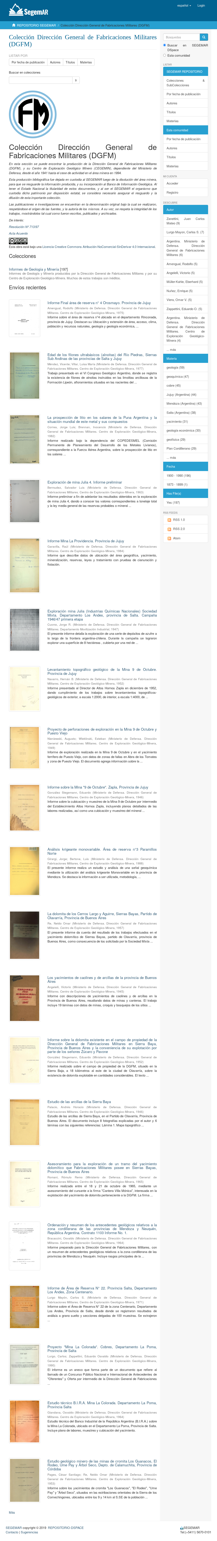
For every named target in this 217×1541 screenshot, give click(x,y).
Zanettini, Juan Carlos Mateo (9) (186, 220)
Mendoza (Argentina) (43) (184, 403)
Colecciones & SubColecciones (186, 82)
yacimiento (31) (177, 421)
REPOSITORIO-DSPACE (66, 1527)
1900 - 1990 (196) (179, 475)
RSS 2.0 (179, 528)
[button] (184, 5)
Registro (172, 192)
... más (171, 349)
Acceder (172, 183)
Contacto (12, 1532)
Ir (76, 80)
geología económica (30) (184, 430)
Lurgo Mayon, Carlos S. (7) (185, 232)
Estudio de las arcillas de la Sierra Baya (79, 1101)
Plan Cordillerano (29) (181, 448)
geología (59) (176, 367)
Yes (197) (173, 502)
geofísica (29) (176, 439)
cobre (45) (174, 385)
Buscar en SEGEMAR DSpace (187, 47)
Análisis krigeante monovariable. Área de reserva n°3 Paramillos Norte (102, 851)
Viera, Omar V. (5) (179, 299)
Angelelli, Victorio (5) (181, 272)
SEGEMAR (14, 1527)
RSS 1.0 (179, 519)
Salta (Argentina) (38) (181, 412)
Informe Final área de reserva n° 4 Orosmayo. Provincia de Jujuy (99, 302)
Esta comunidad (178, 55)
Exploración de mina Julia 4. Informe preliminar (84, 482)
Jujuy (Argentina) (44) (181, 394)
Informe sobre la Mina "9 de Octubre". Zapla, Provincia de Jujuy (97, 787)
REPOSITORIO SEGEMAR (36, 25)
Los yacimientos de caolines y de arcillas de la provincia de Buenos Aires (102, 979)
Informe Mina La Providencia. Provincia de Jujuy (85, 540)
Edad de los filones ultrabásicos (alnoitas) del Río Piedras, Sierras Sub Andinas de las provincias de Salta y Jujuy (102, 356)
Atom (177, 538)
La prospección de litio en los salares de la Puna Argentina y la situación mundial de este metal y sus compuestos (102, 419)
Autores (55, 62)
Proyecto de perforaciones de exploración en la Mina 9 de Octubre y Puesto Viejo (102, 731)
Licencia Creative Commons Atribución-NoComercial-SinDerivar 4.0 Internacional (98, 246)
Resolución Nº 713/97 (24, 226)
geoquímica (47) (178, 376)
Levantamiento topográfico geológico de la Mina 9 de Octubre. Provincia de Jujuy (102, 671)
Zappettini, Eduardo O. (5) (184, 308)
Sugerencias (29, 1532)
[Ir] (204, 37)
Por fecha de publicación (28, 62)
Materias (86, 62)
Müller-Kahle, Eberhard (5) (185, 281)
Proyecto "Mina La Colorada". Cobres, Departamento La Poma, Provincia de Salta (102, 1348)
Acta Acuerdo (18, 233)
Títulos (70, 62)
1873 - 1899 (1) (177, 484)
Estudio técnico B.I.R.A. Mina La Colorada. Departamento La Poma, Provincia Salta (102, 1404)
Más (12, 1512)
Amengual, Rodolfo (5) (182, 263)
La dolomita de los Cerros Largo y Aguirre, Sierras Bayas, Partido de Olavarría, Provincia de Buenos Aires (102, 915)
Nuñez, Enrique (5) (180, 290)
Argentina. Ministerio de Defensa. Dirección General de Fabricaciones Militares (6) (186, 248)
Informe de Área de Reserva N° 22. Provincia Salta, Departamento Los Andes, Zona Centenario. (102, 1290)
